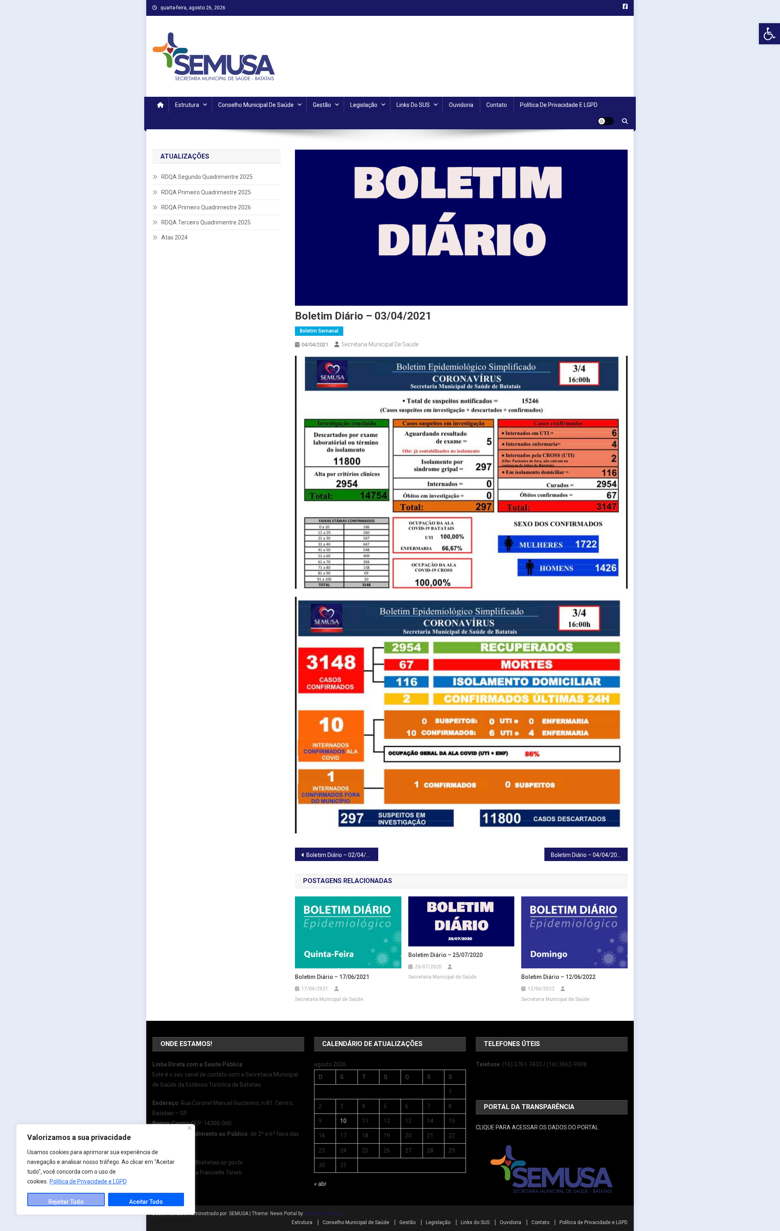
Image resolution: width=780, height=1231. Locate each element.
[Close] (189, 1128)
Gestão (322, 105)
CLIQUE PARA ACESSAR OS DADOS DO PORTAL (537, 1127)
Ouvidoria (461, 105)
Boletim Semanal (319, 331)
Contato (496, 105)
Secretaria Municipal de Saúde (379, 344)
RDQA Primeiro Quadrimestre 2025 (206, 192)
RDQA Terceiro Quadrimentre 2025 (206, 222)
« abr (320, 1184)
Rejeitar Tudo (66, 1201)
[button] (769, 33)
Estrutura (187, 105)
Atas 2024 (174, 237)
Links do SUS (413, 105)
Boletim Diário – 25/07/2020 (445, 955)
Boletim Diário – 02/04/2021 (342, 855)
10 (343, 1121)
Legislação (363, 105)
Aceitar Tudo (146, 1201)
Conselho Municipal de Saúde (256, 105)
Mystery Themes (323, 1213)
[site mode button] (606, 121)
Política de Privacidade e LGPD (88, 1181)
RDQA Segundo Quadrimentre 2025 (207, 177)
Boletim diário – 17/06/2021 (332, 977)
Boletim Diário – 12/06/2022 (558, 977)
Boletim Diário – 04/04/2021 (587, 855)
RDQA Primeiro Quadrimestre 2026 (206, 207)
